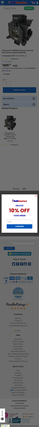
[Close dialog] (36, 196)
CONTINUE (19, 226)
